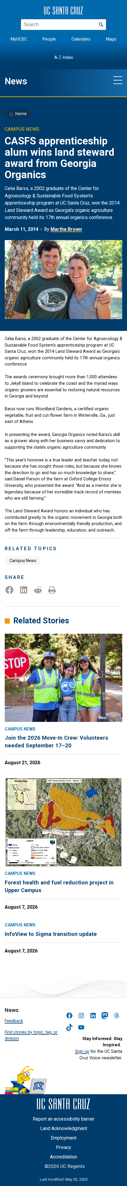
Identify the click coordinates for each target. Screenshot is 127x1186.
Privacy (63, 1147)
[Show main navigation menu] (118, 80)
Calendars (80, 39)
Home (21, 113)
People (49, 39)
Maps (111, 39)
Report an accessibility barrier (64, 1119)
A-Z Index (63, 57)
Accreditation (63, 1157)
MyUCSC (19, 39)
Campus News (22, 560)
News (16, 81)
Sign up (82, 1051)
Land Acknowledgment (63, 1128)
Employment (63, 1138)
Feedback (14, 1021)
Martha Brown (66, 229)
